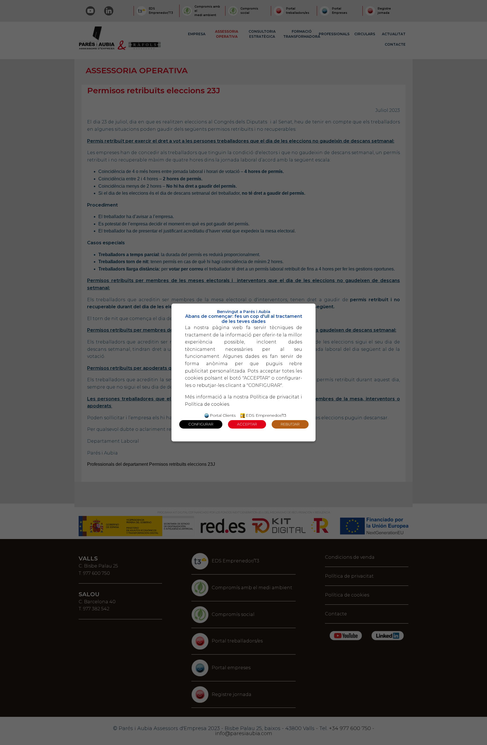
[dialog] (243, 372)
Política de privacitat (274, 397)
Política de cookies (207, 404)
